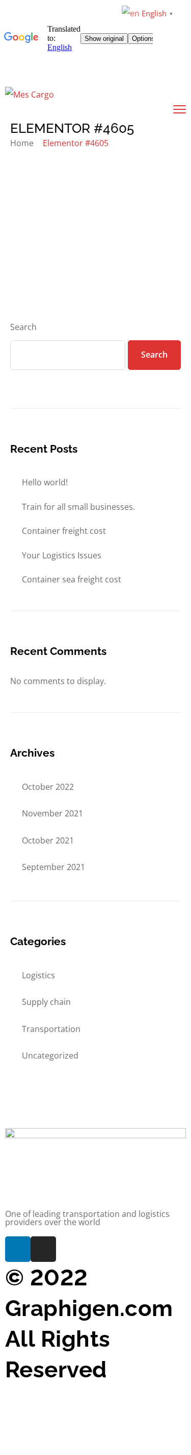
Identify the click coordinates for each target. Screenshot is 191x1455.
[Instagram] (43, 1249)
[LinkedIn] (18, 1249)
